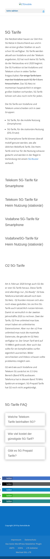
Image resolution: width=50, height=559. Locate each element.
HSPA (20, 548)
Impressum (16, 539)
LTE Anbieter (32, 548)
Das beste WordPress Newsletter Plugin (23, 544)
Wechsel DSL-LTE (23, 552)
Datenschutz (30, 539)
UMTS (11, 548)
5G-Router (33, 158)
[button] (7, 478)
